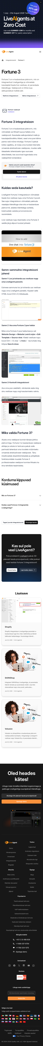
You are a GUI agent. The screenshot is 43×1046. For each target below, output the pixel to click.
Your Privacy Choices (23, 1036)
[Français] (39, 1016)
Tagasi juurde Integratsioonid (13, 522)
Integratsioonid (11, 60)
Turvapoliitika (19, 1030)
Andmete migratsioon (32, 851)
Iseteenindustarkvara (21, 913)
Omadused (11, 856)
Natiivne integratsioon (10, 96)
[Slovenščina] (10, 1022)
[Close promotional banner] (40, 2)
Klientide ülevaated (11, 883)
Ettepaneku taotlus (32, 863)
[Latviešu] (21, 1019)
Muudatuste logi (32, 859)
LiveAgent (24, 556)
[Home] (3, 60)
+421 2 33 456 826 (23, 940)
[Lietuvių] (17, 1019)
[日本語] (13, 1019)
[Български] (6, 1016)
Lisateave (11, 112)
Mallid (32, 887)
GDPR (10, 1033)
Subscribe (21, 998)
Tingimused (8, 1030)
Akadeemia (32, 883)
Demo (11, 848)
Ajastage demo (21, 801)
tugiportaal (32, 847)
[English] (24, 1016)
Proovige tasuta (31, 522)
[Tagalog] (17, 1022)
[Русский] (3, 1022)
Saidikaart (18, 1033)
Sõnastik (32, 879)
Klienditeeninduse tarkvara (21, 905)
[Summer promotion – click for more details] (21, 24)
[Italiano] (10, 1019)
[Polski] (31, 1019)
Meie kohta (11, 875)
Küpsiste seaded (29, 1033)
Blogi (32, 875)
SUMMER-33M (17, 30)
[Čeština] (10, 1016)
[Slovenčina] (6, 1022)
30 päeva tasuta (21, 177)
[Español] (28, 1016)
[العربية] (3, 1016)
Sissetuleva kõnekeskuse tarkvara (21, 918)
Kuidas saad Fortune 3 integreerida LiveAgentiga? (15, 506)
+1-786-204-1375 (22, 948)
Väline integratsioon (29, 96)
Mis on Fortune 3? (9, 495)
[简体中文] (24, 1022)
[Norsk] (28, 1019)
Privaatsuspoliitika (33, 1030)
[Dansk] (13, 1016)
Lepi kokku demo (27, 570)
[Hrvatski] (3, 1019)
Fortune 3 (21, 60)
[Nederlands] (24, 1019)
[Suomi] (35, 1016)
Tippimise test (32, 891)
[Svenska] (13, 1022)
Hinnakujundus (11, 852)
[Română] (39, 1019)
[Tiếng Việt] (21, 1022)
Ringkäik (11, 865)
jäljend (11, 891)
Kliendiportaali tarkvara (21, 926)
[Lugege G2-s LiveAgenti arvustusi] (21, 977)
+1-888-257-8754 (22, 944)
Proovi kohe (12, 570)
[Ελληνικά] (21, 1016)
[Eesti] (31, 1016)
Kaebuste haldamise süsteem (21, 922)
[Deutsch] (17, 1016)
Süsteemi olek (32, 855)
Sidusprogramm (11, 887)
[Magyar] (6, 1019)
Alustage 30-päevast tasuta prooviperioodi (21, 796)
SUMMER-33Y (9, 33)
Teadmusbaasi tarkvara (21, 901)
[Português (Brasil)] (35, 1019)
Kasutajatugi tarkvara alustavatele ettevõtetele (21, 930)
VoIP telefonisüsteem (21, 909)
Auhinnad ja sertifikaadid (11, 879)
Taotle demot (21, 172)
